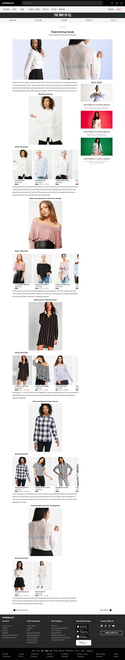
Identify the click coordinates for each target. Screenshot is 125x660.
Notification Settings (10, 635)
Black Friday (116, 655)
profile (13, 20)
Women (6, 9)
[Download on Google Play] (82, 631)
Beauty (46, 9)
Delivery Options (33, 635)
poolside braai (54, 494)
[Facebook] (101, 626)
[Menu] (90, 641)
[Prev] (14, 167)
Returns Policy (32, 640)
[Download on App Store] (82, 626)
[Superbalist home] (8, 3)
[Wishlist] (112, 3)
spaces (89, 20)
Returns (5, 630)
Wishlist (5, 633)
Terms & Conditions (6, 655)
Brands (62, 9)
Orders (5, 628)
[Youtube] (113, 626)
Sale (119, 9)
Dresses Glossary (50, 655)
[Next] (76, 167)
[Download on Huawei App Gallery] (82, 636)
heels (40, 603)
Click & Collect (32, 637)
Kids (22, 9)
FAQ (28, 630)
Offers (111, 9)
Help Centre (31, 626)
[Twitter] (109, 626)
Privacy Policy (32, 642)
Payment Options (33, 633)
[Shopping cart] (117, 3)
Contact (30, 628)
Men (14, 9)
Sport (53, 9)
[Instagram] (105, 626)
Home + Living (34, 9)
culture (38, 20)
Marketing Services (58, 635)
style (113, 20)
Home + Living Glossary (82, 655)
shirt (56, 82)
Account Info (7, 626)
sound (64, 20)
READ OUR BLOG (111, 633)
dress (55, 187)
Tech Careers (56, 630)
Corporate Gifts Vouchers (60, 637)
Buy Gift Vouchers (8, 637)
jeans (60, 189)
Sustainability (56, 633)
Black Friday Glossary (100, 655)
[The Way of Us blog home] (62, 15)
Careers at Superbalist (59, 628)
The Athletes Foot (57, 640)
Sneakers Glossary (65, 655)
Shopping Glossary (34, 655)
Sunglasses (38, 296)
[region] (45, 168)
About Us (54, 626)
